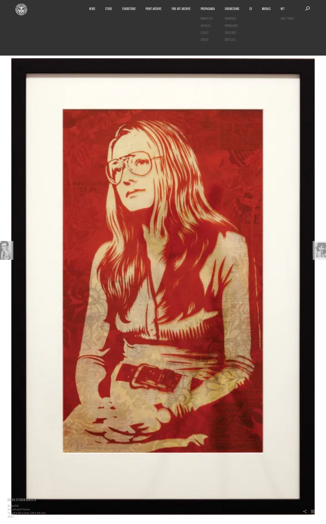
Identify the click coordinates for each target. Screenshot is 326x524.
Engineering (232, 8)
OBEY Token (287, 18)
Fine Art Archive (181, 8)
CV (250, 8)
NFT (283, 8)
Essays (205, 32)
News (92, 8)
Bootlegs (230, 39)
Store (108, 8)
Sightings (230, 32)
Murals (266, 8)
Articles (206, 25)
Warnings (230, 18)
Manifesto (207, 18)
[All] (313, 513)
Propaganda (208, 8)
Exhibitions (129, 8)
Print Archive (154, 8)
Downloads (231, 25)
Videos (204, 39)
